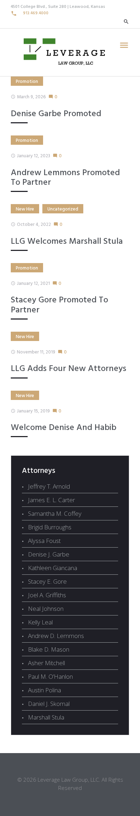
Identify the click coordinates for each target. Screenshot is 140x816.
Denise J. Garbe (48, 554)
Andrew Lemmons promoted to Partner (65, 177)
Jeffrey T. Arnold (49, 486)
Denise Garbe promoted (56, 114)
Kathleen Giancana (52, 568)
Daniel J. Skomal (49, 703)
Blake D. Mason (48, 649)
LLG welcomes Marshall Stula (67, 241)
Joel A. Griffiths (47, 595)
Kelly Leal (40, 622)
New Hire (25, 209)
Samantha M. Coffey (54, 513)
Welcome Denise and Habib (63, 428)
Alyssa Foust (44, 540)
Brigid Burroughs (49, 527)
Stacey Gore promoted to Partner (59, 305)
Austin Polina (44, 690)
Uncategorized (62, 209)
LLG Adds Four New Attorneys (68, 369)
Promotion (27, 81)
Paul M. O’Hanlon (50, 676)
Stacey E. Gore (47, 581)
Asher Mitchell (46, 663)
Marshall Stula (46, 717)
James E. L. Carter (51, 500)
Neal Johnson (46, 608)
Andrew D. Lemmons (56, 636)
